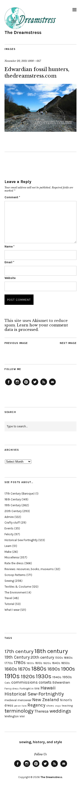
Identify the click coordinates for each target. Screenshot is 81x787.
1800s (30, 663)
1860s (10, 669)
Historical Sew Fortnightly (21, 540)
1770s (8, 663)
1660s (68, 658)
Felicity (9, 534)
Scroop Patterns (15, 575)
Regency (36, 705)
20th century (42, 657)
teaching (67, 705)
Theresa (41, 711)
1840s (56, 663)
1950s (67, 677)
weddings (60, 711)
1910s (12, 676)
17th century (19, 651)
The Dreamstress (22, 32)
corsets (45, 682)
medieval (10, 700)
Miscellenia (11, 557)
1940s (56, 677)
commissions (24, 682)
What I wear (12, 609)
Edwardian (61, 682)
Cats (7, 682)
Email (9, 262)
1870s (24, 669)
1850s (65, 663)
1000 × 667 (34, 60)
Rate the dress (14, 563)
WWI (22, 716)
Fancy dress (11, 688)
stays (58, 705)
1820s (47, 663)
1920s (28, 676)
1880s (39, 668)
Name (9, 246)
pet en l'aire (20, 705)
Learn (7, 546)
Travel (8, 598)
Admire (9, 517)
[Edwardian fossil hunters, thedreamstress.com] (40, 130)
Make (7, 551)
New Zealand (45, 699)
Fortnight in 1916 (30, 688)
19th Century (12, 505)
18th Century (12, 499)
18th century (51, 651)
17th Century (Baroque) (19, 493)
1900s (68, 669)
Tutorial (9, 604)
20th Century (13, 511)
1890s (53, 669)
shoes (50, 705)
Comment (12, 197)
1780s (20, 662)
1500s (59, 657)
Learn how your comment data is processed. (36, 327)
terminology (19, 711)
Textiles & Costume (17, 586)
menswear (24, 700)
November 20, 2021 (15, 60)
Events (9, 528)
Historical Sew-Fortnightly (34, 694)
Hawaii (48, 688)
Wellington (11, 716)
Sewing (9, 580)
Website (10, 278)
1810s (38, 663)
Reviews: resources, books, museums (29, 569)
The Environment (15, 592)
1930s (44, 676)
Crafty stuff (12, 522)
